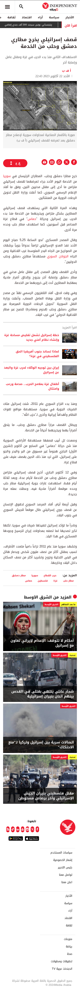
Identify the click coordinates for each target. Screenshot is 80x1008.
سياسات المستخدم (61, 853)
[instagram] (27, 829)
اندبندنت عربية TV (62, 969)
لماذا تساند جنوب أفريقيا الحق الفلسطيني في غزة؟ (37, 354)
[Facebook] (37, 829)
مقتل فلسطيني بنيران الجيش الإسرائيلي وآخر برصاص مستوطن (46, 796)
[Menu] (7, 6)
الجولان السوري (57, 256)
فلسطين (43, 581)
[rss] (8, 829)
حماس (32, 219)
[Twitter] (32, 829)
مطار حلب (68, 581)
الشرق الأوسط (38, 597)
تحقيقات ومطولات (61, 961)
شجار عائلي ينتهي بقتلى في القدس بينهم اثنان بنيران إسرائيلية (42, 694)
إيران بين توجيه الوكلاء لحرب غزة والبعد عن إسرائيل (31, 370)
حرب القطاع (50, 575)
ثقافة (11, 17)
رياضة (69, 946)
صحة (69, 954)
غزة (55, 581)
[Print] (44, 162)
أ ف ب (67, 71)
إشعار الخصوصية (62, 860)
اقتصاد (27, 17)
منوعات (68, 939)
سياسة (54, 17)
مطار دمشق (19, 575)
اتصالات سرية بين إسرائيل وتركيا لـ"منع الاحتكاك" (41, 745)
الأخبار (69, 17)
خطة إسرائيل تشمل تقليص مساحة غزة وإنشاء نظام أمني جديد (31, 337)
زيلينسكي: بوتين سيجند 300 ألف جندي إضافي (35, 25)
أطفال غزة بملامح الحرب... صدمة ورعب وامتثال (32, 386)
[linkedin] (17, 829)
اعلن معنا (66, 882)
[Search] (21, 6)
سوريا (7, 176)
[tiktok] (12, 829)
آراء (40, 17)
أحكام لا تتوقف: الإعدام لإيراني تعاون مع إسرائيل (42, 643)
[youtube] (22, 829)
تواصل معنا (65, 875)
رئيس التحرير (65, 867)
